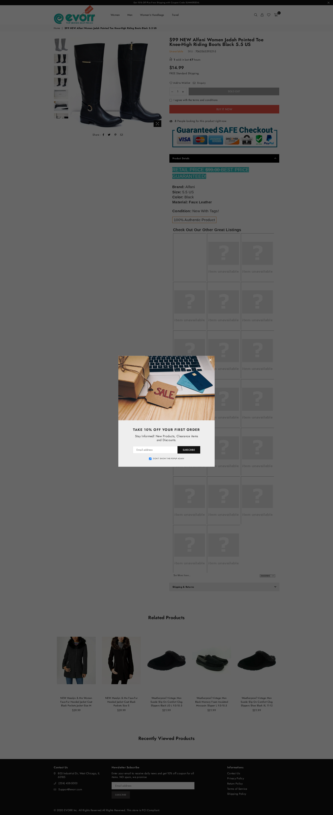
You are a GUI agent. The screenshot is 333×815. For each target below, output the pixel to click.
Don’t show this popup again (168, 458)
